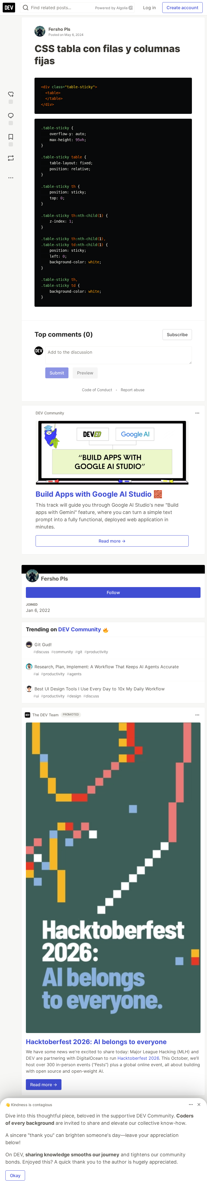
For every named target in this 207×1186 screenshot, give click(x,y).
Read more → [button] (112, 541)
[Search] (25, 8)
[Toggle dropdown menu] (197, 413)
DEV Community (79, 629)
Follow (113, 592)
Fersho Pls (59, 29)
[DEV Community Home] (9, 7)
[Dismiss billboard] (199, 1104)
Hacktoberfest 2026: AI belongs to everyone (96, 1042)
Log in (149, 7)
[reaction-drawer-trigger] (11, 96)
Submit (57, 373)
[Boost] (10, 158)
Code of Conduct (97, 389)
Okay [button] (15, 1175)
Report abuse (132, 389)
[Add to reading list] (10, 139)
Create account (182, 7)
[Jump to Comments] (10, 118)
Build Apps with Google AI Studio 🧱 (99, 494)
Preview (85, 373)
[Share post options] (10, 177)
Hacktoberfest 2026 (138, 1058)
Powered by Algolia (112, 8)
